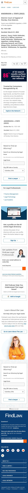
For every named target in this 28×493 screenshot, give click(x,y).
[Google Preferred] (2, 455)
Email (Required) (6, 265)
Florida (9, 7)
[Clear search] (23, 170)
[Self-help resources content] (25, 470)
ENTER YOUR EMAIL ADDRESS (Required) (11, 438)
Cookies (22, 489)
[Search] (25, 2)
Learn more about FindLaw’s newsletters (11, 274)
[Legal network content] (25, 480)
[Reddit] (23, 450)
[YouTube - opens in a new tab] (7, 450)
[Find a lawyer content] (25, 466)
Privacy (8, 489)
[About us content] (25, 461)
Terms (2, 489)
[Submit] (24, 268)
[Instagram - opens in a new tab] (18, 450)
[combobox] (14, 163)
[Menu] (2, 2)
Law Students (8, 200)
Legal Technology (9, 197)
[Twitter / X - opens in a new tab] (12, 450)
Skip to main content (14, 2)
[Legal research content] (25, 475)
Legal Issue (6, 160)
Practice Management (11, 194)
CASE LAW (3, 7)
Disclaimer (15, 489)
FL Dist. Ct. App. (16, 7)
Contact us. (16, 428)
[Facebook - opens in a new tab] (2, 450)
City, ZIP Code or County (10, 167)
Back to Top (15, 409)
